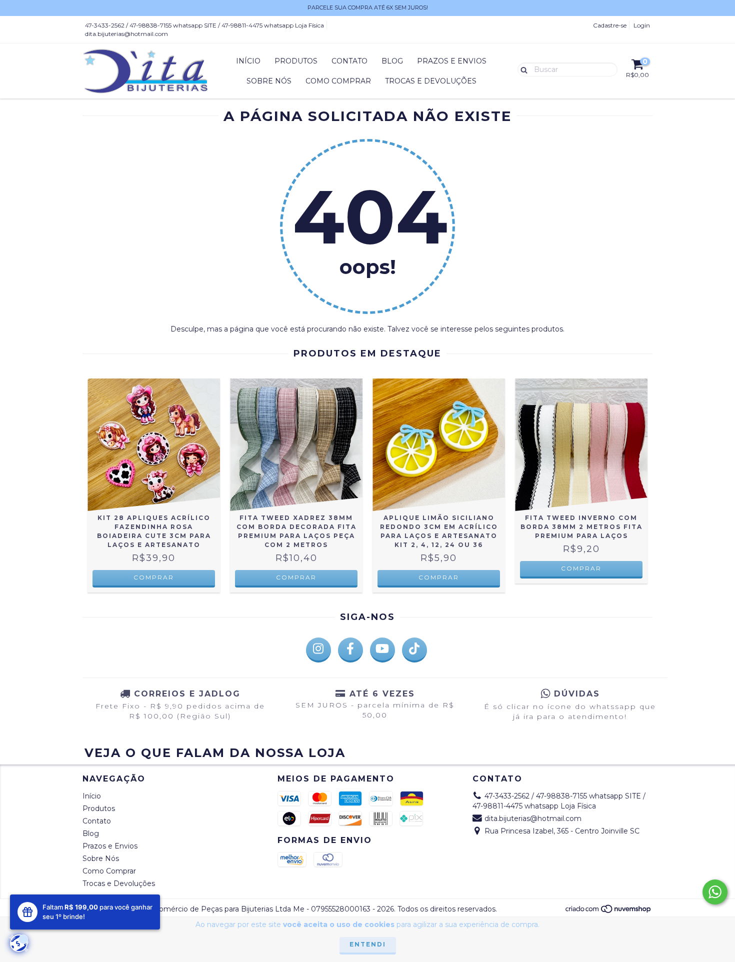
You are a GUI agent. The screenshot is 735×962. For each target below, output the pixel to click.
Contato (350, 61)
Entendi (368, 944)
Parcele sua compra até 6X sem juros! (368, 7)
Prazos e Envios (451, 61)
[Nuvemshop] (608, 911)
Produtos (296, 61)
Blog (392, 61)
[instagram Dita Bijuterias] (318, 650)
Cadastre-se (609, 25)
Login (642, 25)
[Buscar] (522, 69)
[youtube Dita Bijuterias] (382, 650)
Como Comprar (338, 81)
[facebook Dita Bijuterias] (350, 650)
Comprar (154, 577)
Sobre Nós (269, 81)
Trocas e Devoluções (430, 81)
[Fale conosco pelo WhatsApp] (715, 892)
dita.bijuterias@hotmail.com (126, 34)
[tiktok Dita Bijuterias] (414, 650)
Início (248, 61)
